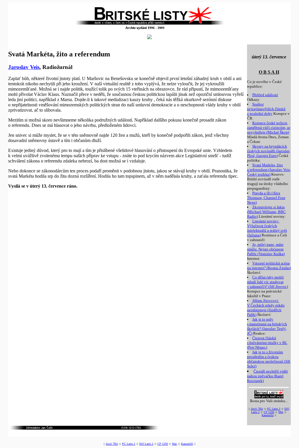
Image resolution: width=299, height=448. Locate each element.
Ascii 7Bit (257, 408)
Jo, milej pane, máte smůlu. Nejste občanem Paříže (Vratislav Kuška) (266, 249)
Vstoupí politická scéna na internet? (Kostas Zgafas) (269, 265)
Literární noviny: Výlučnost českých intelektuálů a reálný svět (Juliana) (267, 228)
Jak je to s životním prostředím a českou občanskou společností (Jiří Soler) (268, 359)
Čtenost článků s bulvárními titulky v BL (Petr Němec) (267, 343)
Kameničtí (268, 415)
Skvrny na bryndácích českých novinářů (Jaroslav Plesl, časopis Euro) (268, 151)
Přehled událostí (265, 95)
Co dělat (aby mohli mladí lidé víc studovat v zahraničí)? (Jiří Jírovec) (267, 282)
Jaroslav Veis (23, 67)
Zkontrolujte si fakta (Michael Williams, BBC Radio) (266, 212)
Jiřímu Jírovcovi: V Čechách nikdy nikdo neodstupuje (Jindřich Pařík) (266, 307)
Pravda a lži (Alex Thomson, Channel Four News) (266, 198)
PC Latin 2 (273, 408)
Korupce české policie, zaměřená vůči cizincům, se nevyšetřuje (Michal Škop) (268, 127)
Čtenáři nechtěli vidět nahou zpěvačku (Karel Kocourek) (267, 376)
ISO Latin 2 (146, 443)
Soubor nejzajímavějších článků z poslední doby (266, 109)
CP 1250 (269, 412)
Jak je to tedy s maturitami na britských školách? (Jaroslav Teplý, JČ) (267, 326)
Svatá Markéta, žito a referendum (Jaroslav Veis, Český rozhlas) (269, 170)
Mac (280, 412)
